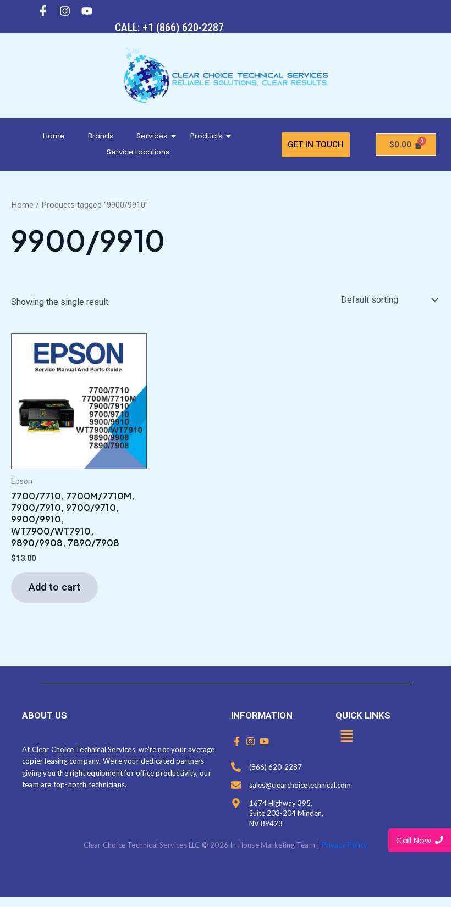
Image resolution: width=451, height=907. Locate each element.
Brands (100, 136)
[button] (347, 737)
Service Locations (138, 152)
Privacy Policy (345, 845)
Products (206, 136)
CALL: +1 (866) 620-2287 (169, 27)
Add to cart (54, 587)
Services (151, 136)
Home (54, 136)
